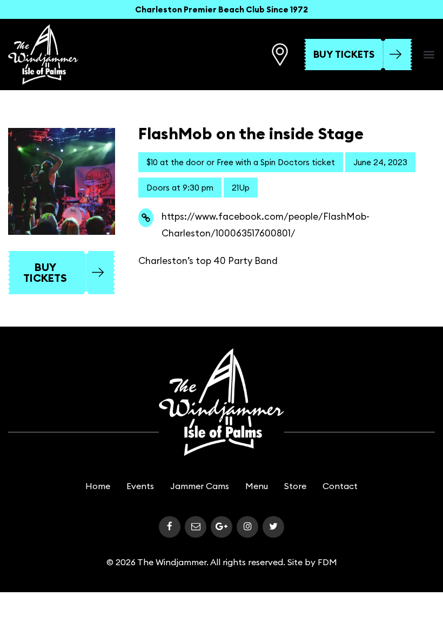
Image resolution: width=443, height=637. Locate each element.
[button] (429, 54)
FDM (327, 562)
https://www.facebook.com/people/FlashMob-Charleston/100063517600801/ (266, 225)
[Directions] (280, 54)
